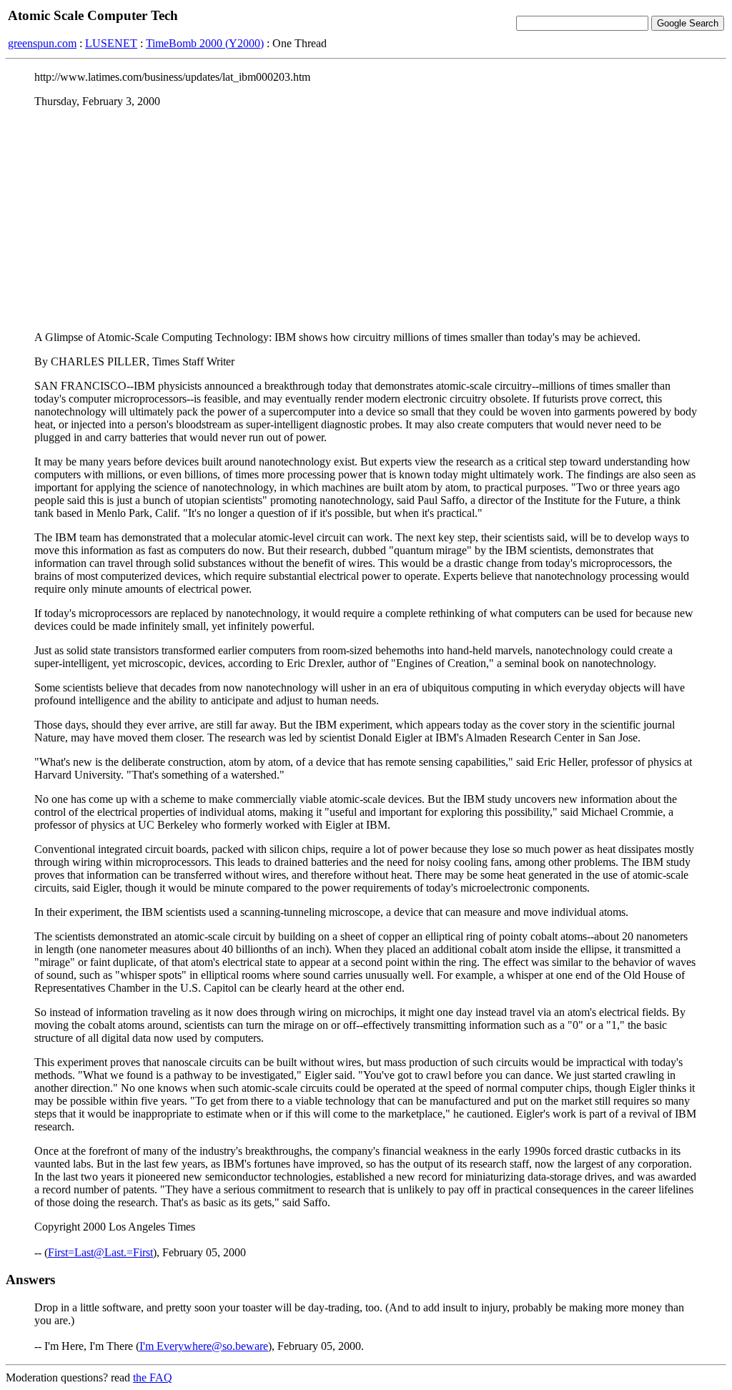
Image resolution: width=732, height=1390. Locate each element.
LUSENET (111, 43)
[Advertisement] (366, 219)
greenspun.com (42, 43)
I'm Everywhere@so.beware (203, 1346)
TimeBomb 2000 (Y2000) (205, 43)
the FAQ (152, 1377)
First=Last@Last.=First (100, 1252)
